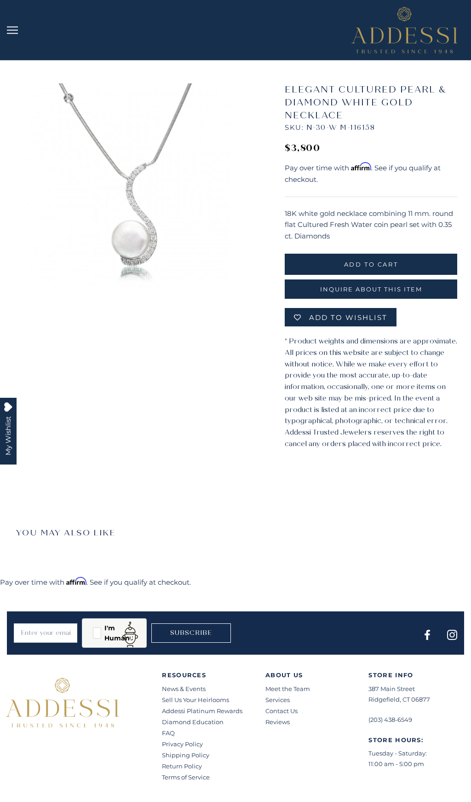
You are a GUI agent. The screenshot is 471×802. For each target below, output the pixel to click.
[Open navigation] (12, 30)
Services (277, 699)
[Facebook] (427, 634)
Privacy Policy (182, 744)
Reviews (277, 722)
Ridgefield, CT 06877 (399, 699)
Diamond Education (193, 722)
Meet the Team (287, 688)
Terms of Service (186, 777)
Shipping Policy (185, 755)
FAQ (168, 733)
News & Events (184, 688)
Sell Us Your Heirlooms (195, 699)
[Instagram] (452, 634)
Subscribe (191, 633)
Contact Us (281, 711)
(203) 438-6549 (390, 719)
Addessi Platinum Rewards (202, 711)
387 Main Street (391, 688)
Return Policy (182, 766)
